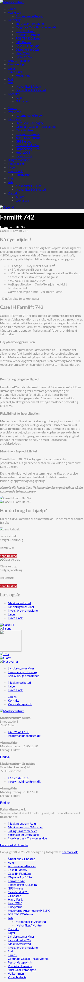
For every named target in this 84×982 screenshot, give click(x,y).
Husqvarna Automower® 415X (29, 910)
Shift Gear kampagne (30, 123)
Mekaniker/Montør (29, 925)
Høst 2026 (23, 152)
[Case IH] (7, 624)
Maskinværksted (19, 944)
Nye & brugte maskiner (23, 947)
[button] (8, 555)
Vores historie (17, 977)
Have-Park (15, 171)
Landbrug (14, 119)
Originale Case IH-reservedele (36, 126)
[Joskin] (10, 650)
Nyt (10, 178)
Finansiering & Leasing (23, 884)
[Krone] (5, 628)
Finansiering (16, 163)
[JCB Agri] (4, 654)
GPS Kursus (23, 141)
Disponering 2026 (28, 149)
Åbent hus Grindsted (21, 858)
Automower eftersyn (29, 115)
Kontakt (13, 193)
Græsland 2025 (18, 892)
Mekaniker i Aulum (28, 186)
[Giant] (5, 658)
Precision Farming (28, 134)
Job (10, 182)
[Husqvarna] (9, 661)
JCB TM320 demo (28, 137)
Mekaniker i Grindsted (31, 189)
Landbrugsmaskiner (21, 936)
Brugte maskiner (19, 160)
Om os (12, 108)
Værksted (14, 112)
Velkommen (16, 973)
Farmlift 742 (24, 156)
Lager (11, 167)
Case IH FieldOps (27, 145)
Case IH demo (25, 130)
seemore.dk (70, 852)
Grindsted (22, 200)
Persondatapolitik (20, 962)
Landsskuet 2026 (19, 940)
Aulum (20, 197)
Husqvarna (23, 174)
